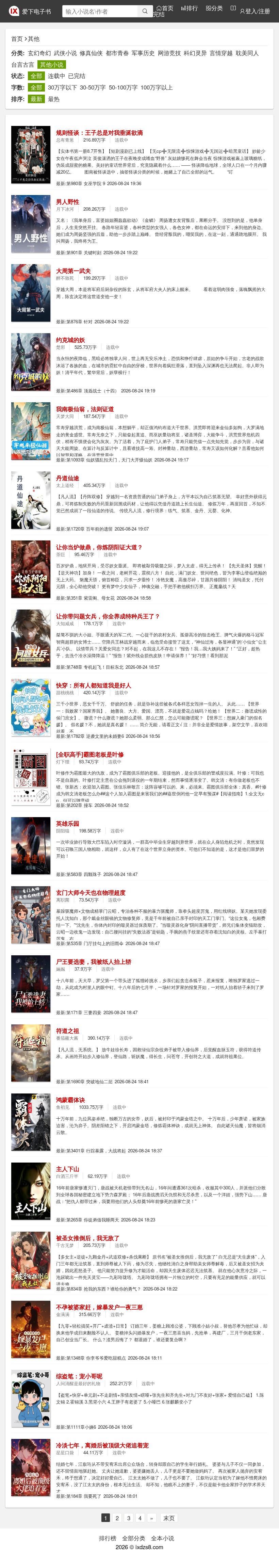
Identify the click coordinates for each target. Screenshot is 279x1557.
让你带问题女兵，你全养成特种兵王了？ (108, 616)
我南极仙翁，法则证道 (85, 409)
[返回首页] (14, 14)
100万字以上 (157, 87)
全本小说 (162, 1538)
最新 (36, 99)
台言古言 (22, 64)
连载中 (56, 75)
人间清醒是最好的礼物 (78, 1383)
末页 (169, 1518)
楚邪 (60, 347)
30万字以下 (62, 87)
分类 (217, 8)
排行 (192, 8)
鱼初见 (62, 1107)
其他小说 (51, 64)
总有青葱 (65, 139)
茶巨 (60, 554)
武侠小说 (65, 53)
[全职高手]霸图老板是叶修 (90, 754)
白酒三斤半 (67, 1176)
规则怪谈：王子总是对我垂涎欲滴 (99, 132)
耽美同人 (247, 53)
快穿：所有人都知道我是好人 (93, 685)
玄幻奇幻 (39, 53)
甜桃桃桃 (65, 692)
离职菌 (62, 899)
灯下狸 (62, 761)
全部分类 (133, 1538)
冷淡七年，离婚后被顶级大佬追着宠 (102, 1445)
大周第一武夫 (73, 270)
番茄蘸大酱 (67, 1038)
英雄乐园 (67, 823)
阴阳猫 (62, 830)
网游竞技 (169, 53)
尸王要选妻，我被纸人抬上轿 (93, 961)
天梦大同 (65, 416)
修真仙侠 (91, 53)
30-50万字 (93, 87)
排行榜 (107, 1538)
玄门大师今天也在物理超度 (91, 892)
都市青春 (117, 53)
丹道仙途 (67, 478)
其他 (33, 38)
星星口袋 (65, 1452)
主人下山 (67, 1169)
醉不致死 (65, 278)
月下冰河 (65, 209)
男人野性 (67, 201)
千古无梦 (65, 1245)
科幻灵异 (195, 53)
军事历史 (143, 53)
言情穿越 (221, 53)
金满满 (62, 1314)
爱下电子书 (36, 11)
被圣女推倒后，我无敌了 (88, 1238)
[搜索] (145, 11)
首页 (168, 8)
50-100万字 (123, 87)
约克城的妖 (70, 340)
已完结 (76, 75)
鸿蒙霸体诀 (70, 1100)
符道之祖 (67, 1030)
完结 (159, 14)
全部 (36, 75)
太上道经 (65, 485)
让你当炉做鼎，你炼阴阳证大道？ (99, 547)
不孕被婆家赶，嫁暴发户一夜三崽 (99, 1307)
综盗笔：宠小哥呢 (79, 1376)
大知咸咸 (65, 623)
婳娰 (60, 969)
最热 (54, 99)
